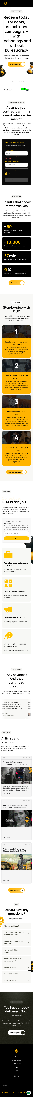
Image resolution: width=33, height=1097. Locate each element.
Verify (16, 538)
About (17, 1057)
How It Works (16, 1060)
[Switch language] (28, 1093)
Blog (16, 1071)
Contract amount (9, 150)
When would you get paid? (12, 161)
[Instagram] (14, 1076)
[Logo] (5, 3)
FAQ (16, 1067)
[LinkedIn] (18, 1076)
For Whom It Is (16, 1064)
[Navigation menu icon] (27, 3)
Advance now (16, 180)
